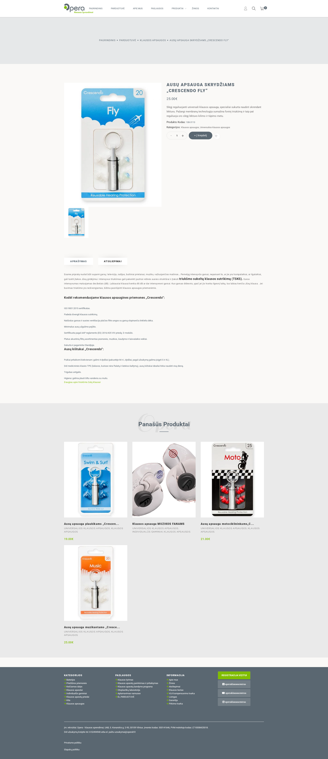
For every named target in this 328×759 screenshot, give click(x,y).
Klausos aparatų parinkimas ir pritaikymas (138, 683)
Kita (68, 700)
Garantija (173, 700)
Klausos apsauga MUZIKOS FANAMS (158, 524)
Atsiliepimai (112, 261)
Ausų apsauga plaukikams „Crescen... (91, 524)
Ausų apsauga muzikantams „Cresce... (92, 627)
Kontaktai (213, 8)
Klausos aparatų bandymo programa (135, 686)
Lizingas (173, 697)
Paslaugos (157, 8)
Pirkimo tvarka (176, 703)
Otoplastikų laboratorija (129, 690)
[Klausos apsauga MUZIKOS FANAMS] (164, 479)
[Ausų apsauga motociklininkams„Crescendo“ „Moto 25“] (232, 479)
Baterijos (70, 679)
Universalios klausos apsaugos (215, 127)
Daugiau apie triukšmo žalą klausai (82, 382)
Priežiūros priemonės (76, 683)
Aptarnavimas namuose (129, 693)
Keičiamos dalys (74, 686)
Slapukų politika (71, 749)
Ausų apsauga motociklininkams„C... (227, 524)
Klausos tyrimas (125, 679)
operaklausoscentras (235, 684)
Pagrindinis (95, 8)
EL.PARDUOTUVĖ (126, 697)
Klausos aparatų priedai (77, 697)
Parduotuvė (118, 8)
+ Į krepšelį (200, 135)
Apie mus (138, 8)
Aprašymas (78, 261)
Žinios (195, 8)
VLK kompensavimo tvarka (182, 693)
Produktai (177, 8)
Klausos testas (176, 690)
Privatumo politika (72, 742)
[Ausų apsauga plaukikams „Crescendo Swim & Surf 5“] (95, 479)
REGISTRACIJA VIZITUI (234, 675)
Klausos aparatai (74, 690)
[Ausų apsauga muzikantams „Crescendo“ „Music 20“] (95, 583)
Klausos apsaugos (153, 40)
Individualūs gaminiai (147, 531)
